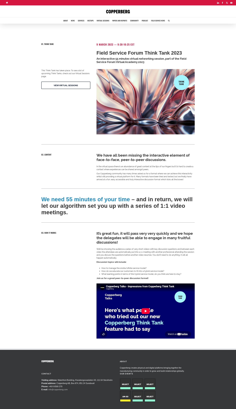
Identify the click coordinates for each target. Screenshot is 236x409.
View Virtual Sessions (66, 85)
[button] (169, 20)
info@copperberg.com (58, 390)
